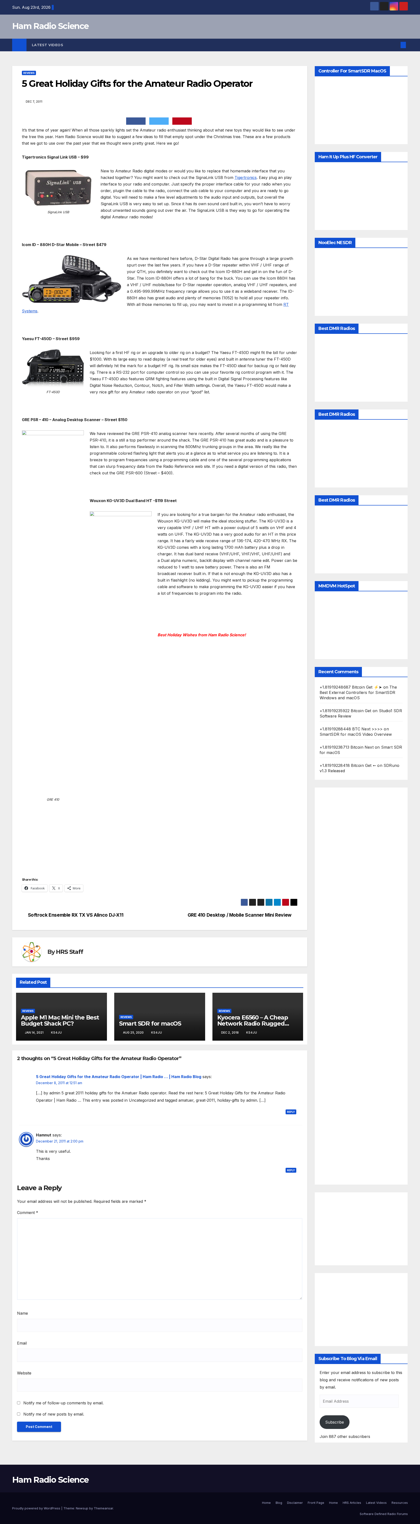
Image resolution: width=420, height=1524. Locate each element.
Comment (27, 1212)
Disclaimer (295, 1503)
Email (22, 1343)
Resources (400, 1503)
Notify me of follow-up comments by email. (63, 1402)
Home (266, 1503)
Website (24, 1373)
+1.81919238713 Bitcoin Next (347, 747)
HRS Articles (352, 1503)
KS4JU (56, 1032)
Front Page (316, 1503)
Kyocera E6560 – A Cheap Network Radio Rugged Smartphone (252, 1023)
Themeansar (103, 1508)
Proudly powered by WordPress (36, 1508)
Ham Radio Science (50, 26)
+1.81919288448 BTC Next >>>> (351, 729)
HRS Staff (69, 951)
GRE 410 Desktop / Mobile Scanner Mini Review (239, 915)
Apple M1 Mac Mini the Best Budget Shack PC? (60, 1020)
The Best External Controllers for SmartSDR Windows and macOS (358, 692)
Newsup (82, 1508)
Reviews (29, 72)
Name (22, 1313)
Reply (291, 1111)
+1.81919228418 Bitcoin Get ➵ (348, 765)
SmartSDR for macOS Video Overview (356, 734)
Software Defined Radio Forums (384, 1514)
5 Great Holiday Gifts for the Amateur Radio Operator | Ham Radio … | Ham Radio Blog (118, 1076)
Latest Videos (47, 45)
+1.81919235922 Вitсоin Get (345, 710)
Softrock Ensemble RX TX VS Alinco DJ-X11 (75, 915)
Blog (279, 1503)
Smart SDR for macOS (150, 1023)
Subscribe (334, 1422)
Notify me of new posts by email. (53, 1414)
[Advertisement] (361, 986)
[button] (395, 45)
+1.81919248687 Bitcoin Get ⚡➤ (351, 687)
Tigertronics (246, 177)
